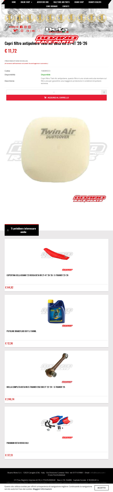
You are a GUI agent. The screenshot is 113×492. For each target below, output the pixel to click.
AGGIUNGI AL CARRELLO (57, 97)
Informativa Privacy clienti (17, 482)
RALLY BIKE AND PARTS (62, 2)
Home (14, 2)
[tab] (22, 230)
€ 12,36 (9, 343)
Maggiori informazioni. (42, 489)
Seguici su (13, 26)
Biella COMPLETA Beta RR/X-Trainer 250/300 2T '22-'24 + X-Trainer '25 (36, 387)
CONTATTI (65, 6)
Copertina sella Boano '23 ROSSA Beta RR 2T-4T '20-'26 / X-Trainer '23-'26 (37, 275)
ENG (33, 30)
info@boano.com (97, 472)
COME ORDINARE (52, 6)
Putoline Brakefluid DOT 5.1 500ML (21, 331)
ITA (27, 30)
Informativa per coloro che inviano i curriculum (68, 482)
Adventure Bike (43, 2)
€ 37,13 (9, 455)
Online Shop (25, 2)
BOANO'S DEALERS (95, 2)
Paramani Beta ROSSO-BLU (17, 442)
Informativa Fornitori (38, 482)
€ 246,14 (9, 399)
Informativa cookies (98, 482)
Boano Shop (79, 2)
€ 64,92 (9, 287)
